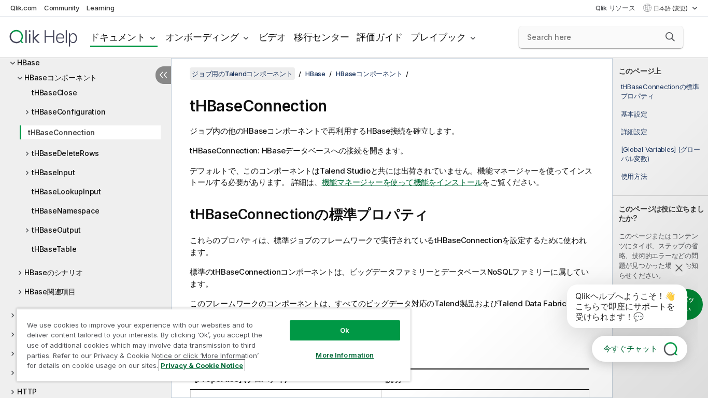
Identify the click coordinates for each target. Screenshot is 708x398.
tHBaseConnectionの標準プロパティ (660, 91)
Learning (100, 8)
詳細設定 (634, 131)
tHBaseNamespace (65, 210)
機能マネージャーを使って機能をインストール (402, 182)
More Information (345, 355)
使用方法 (634, 176)
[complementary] (660, 228)
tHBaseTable (54, 249)
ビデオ (272, 37)
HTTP (27, 391)
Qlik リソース (615, 8)
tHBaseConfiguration (68, 111)
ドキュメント (118, 37)
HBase (28, 62)
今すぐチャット (630, 348)
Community (62, 8)
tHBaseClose (54, 92)
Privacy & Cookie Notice (202, 365)
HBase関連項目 (50, 291)
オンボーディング (202, 37)
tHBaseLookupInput (66, 191)
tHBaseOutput (56, 229)
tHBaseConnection (61, 132)
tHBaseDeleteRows (65, 153)
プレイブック (438, 37)
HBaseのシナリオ (53, 272)
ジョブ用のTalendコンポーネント (242, 73)
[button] (670, 37)
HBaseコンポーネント (60, 77)
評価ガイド (380, 37)
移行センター (321, 37)
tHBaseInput (53, 172)
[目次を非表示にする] (163, 75)
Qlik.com (23, 8)
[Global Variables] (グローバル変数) (660, 154)
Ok (344, 330)
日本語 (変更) (671, 8)
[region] (213, 344)
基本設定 (634, 114)
